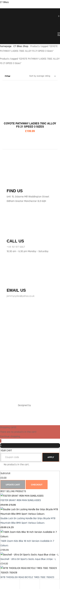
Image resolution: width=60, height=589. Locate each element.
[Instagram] (35, 339)
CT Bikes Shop (21, 46)
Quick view (51, 92)
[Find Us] (11, 182)
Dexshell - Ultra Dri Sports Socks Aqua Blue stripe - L (28, 559)
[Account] (22, 584)
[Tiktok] (46, 339)
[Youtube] (30, 347)
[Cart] (42, 584)
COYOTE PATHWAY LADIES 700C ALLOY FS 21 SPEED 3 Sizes (30, 124)
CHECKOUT (36, 484)
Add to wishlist (51, 108)
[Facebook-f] (14, 339)
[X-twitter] (24, 339)
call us (15, 241)
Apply (51, 457)
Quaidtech (37, 405)
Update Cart (13, 484)
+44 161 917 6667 (16, 247)
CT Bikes (4, 2)
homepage (6, 46)
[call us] (11, 232)
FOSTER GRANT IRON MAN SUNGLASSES (20, 500)
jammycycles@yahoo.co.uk (20, 296)
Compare (51, 100)
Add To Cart (30, 114)
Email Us (16, 290)
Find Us (15, 191)
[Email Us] (11, 282)
